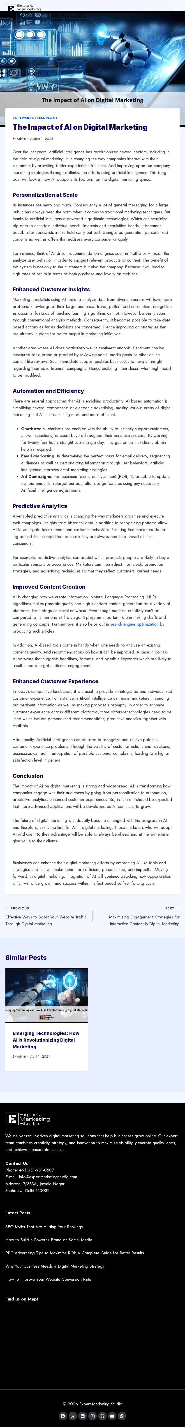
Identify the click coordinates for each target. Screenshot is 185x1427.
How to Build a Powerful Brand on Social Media (48, 1240)
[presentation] (46, 995)
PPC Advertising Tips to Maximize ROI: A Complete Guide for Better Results (74, 1253)
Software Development (35, 118)
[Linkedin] (82, 1416)
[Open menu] (175, 8)
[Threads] (102, 1416)
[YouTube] (112, 1416)
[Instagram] (92, 1416)
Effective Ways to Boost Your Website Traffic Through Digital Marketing (45, 916)
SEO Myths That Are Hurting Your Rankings (44, 1227)
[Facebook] (63, 1416)
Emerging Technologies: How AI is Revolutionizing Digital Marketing (46, 1040)
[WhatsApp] (122, 1416)
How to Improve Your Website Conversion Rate (48, 1279)
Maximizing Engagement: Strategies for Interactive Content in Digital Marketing (144, 916)
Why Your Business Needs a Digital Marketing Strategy (54, 1266)
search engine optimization (134, 624)
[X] (73, 1416)
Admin (21, 138)
